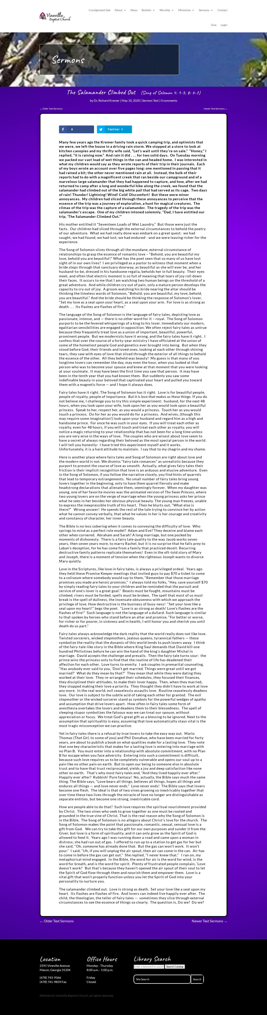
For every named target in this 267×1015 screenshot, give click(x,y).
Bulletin (146, 10)
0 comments (169, 100)
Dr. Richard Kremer (106, 100)
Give (213, 25)
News (134, 10)
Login (224, 25)
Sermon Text (150, 100)
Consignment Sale (99, 10)
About (118, 10)
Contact (222, 10)
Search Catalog (174, 966)
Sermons (204, 10)
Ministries (184, 10)
